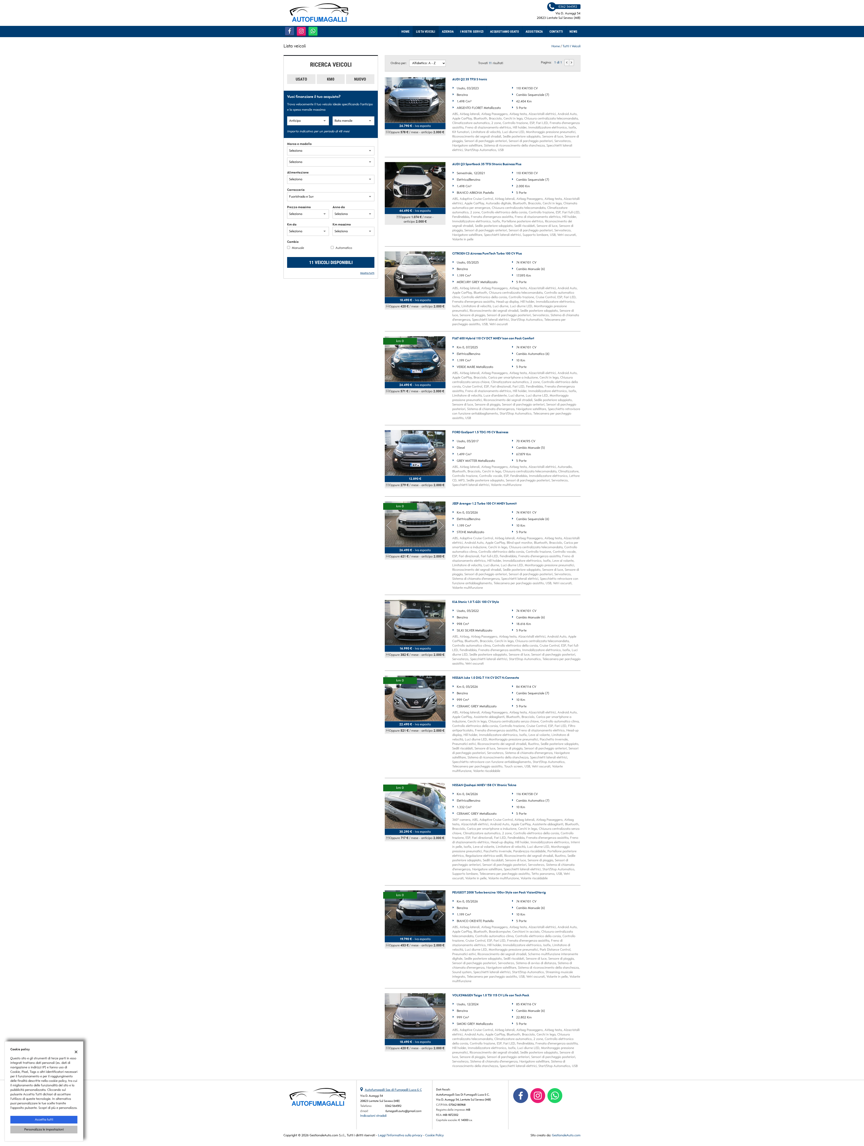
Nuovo (360, 79)
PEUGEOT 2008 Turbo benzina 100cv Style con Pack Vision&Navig (499, 892)
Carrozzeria (296, 190)
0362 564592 (393, 1106)
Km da (292, 224)
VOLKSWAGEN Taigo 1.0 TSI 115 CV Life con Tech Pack (490, 995)
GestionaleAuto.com (566, 1135)
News (573, 31)
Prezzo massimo (299, 207)
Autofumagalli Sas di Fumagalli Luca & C (393, 1090)
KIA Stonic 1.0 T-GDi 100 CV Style (475, 602)
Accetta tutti (44, 1119)
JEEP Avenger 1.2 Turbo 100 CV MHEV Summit (484, 503)
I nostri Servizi (472, 31)
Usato (301, 79)
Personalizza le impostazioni (44, 1129)
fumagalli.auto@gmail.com (403, 1111)
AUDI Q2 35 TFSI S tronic (469, 79)
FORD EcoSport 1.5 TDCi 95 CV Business (480, 432)
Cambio (293, 242)
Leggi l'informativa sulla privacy (400, 1135)
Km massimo (342, 224)
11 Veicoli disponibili (331, 262)
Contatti (556, 31)
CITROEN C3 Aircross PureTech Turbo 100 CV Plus (487, 253)
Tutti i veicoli (571, 46)
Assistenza (534, 31)
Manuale (298, 248)
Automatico (344, 248)
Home (405, 31)
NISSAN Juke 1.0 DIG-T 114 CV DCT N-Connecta (485, 678)
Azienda (448, 31)
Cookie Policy (434, 1135)
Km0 (330, 79)
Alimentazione (298, 172)
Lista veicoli (425, 31)
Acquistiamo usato (504, 31)
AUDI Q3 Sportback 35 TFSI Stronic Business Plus (486, 164)
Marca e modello (299, 144)
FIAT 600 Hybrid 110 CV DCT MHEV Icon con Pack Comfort (493, 338)
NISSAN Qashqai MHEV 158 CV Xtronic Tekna (484, 785)
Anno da (339, 207)
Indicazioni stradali (373, 1116)
